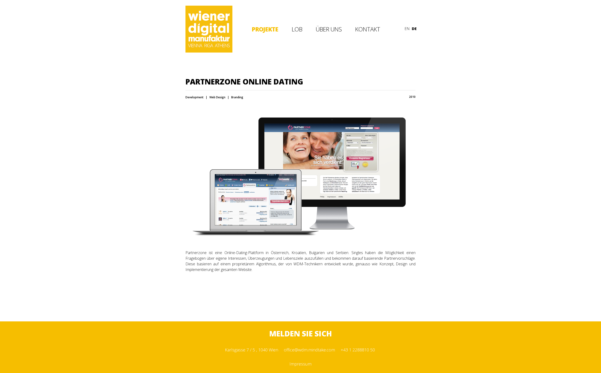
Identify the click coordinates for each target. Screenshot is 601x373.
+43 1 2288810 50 (358, 350)
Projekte (265, 29)
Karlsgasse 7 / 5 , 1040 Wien (251, 350)
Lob (297, 29)
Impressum (300, 364)
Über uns (329, 29)
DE (414, 28)
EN (407, 28)
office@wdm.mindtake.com (309, 350)
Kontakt (367, 29)
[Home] (208, 51)
